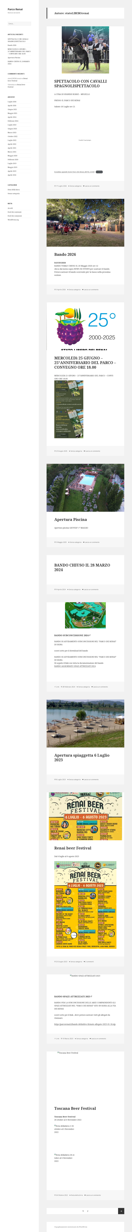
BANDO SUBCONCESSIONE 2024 (71, 635)
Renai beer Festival (72, 847)
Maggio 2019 (12, 167)
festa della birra (14, 190)
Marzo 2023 (12, 132)
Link (57, 687)
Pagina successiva (121, 1211)
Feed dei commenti (15, 216)
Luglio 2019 (12, 163)
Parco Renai (15, 9)
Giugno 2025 (12, 109)
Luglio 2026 (12, 102)
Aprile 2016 (12, 175)
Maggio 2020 (12, 156)
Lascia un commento (92, 186)
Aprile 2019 (12, 171)
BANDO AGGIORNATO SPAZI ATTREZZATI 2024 (75, 666)
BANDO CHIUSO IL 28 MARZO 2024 (82, 567)
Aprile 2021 (12, 148)
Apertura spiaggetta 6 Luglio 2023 (81, 757)
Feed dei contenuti (14, 212)
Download (99, 172)
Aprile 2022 (12, 144)
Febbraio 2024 (13, 121)
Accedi (10, 208)
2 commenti (89, 962)
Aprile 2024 (12, 117)
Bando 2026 (12, 45)
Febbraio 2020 (13, 159)
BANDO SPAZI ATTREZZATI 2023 (72, 996)
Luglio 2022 (12, 140)
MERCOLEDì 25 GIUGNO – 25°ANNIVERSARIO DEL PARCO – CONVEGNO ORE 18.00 (19, 51)
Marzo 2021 (12, 152)
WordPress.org (13, 220)
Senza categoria (14, 193)
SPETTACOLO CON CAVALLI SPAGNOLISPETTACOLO (80, 83)
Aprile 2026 (12, 105)
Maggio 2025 (12, 113)
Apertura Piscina (14, 58)
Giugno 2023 (12, 129)
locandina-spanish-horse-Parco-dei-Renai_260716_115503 (74, 172)
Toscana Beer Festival (75, 1108)
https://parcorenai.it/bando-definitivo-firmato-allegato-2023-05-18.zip (85, 1024)
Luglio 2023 (12, 125)
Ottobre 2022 (12, 136)
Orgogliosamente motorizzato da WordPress (70, 1227)
